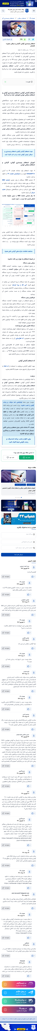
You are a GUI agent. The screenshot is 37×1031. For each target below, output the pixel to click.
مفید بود (28, 457)
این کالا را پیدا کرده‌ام (19, 285)
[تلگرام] (18, 992)
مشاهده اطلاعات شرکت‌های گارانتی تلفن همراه (18, 251)
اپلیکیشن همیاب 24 (13, 174)
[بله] (18, 1001)
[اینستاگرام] (18, 984)
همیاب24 (8, 1019)
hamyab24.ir (31, 174)
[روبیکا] (18, 1009)
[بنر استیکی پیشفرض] (18, 1027)
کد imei (6, 366)
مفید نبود (11, 457)
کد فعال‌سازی (20, 338)
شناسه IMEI (5, 180)
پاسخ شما (7, 576)
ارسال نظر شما (18, 555)
